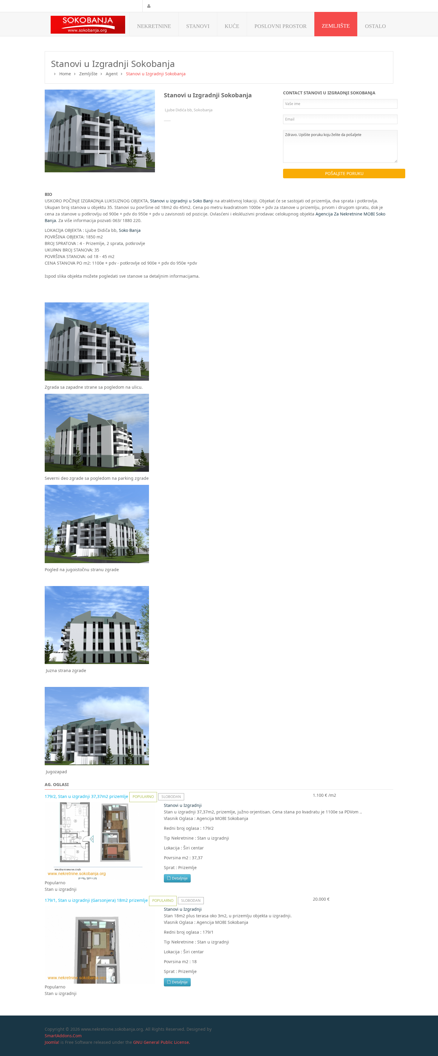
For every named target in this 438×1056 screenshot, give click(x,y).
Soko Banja (130, 230)
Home (65, 73)
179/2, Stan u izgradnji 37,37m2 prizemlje (87, 796)
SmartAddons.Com (63, 1035)
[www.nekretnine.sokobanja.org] (88, 25)
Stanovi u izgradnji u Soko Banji (181, 201)
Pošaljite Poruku (344, 173)
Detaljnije (179, 878)
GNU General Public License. (161, 1042)
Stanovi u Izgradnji (183, 805)
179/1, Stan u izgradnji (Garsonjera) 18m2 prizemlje (97, 900)
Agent (112, 73)
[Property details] (100, 840)
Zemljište (88, 73)
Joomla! (52, 1042)
